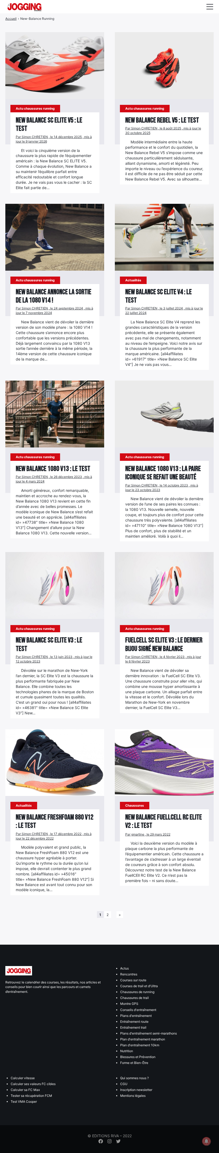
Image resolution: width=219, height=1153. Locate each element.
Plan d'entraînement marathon (142, 1039)
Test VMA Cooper (24, 1102)
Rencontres (128, 974)
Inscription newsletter (136, 1090)
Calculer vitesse (23, 1078)
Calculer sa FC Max (25, 1090)
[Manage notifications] (206, 1141)
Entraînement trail (133, 1027)
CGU (123, 1084)
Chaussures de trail (134, 998)
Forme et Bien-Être (134, 1063)
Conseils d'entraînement (138, 1010)
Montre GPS (129, 1004)
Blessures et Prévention (137, 1057)
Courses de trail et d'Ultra (139, 986)
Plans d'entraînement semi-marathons (148, 1033)
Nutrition (126, 1051)
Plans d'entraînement (136, 1016)
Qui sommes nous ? (134, 1078)
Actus (124, 968)
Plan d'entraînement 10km (139, 1045)
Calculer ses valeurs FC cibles (33, 1084)
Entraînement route (134, 1022)
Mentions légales (133, 1096)
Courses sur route (133, 980)
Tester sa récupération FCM (31, 1096)
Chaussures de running (137, 992)
